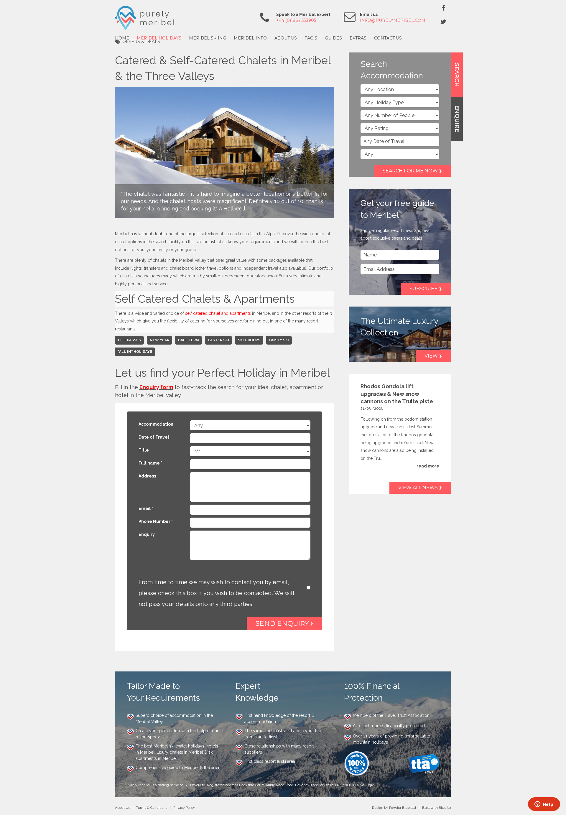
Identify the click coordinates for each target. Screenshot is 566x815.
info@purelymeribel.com (392, 20)
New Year (159, 340)
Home (122, 38)
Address (147, 476)
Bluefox (445, 808)
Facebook (443, 7)
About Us (285, 38)
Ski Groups (249, 340)
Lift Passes (129, 340)
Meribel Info (250, 38)
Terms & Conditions (151, 808)
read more (428, 466)
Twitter (443, 21)
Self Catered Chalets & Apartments (205, 298)
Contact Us (388, 38)
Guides (333, 38)
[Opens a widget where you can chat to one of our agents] (544, 804)
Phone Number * (156, 521)
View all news (418, 487)
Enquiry (147, 534)
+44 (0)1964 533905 (296, 20)
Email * (146, 508)
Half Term (188, 340)
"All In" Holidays (135, 352)
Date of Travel (154, 437)
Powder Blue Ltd (402, 808)
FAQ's (311, 38)
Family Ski (279, 340)
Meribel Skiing (207, 38)
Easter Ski (218, 340)
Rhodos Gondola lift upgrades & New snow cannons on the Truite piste (397, 393)
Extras (358, 38)
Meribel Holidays (159, 38)
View (431, 356)
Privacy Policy (184, 808)
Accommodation (156, 424)
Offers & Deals (141, 41)
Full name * (150, 463)
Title (144, 450)
